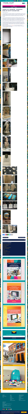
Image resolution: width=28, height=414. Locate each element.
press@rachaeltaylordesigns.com (7, 407)
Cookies (11, 399)
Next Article (5, 237)
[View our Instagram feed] (14, 0)
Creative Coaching (5, 245)
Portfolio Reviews (21, 398)
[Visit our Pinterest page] (17, 0)
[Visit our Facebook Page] (15, 0)
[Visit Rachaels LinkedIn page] (18, 0)
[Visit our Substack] (21, 0)
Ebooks (20, 399)
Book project (5, 246)
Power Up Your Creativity (7, 244)
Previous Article (21, 237)
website (12, 25)
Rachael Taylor (5, 250)
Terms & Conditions (12, 400)
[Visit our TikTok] (19, 0)
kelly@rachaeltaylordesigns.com (7, 405)
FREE (4, 249)
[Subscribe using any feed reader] (22, 0)
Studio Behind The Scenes (7, 247)
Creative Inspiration (6, 248)
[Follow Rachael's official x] (16, 0)
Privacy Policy (12, 398)
